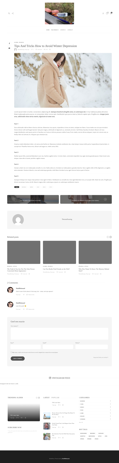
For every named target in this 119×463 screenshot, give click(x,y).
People (21, 42)
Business (96, 198)
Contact (70, 30)
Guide (16, 42)
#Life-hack (101, 433)
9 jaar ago (54, 416)
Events (63, 30)
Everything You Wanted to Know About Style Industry (85, 200)
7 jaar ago (12, 417)
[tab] (46, 398)
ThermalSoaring (21, 49)
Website (77, 343)
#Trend (82, 438)
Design (95, 407)
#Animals (24, 187)
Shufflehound (20, 288)
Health (95, 416)
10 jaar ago (27, 49)
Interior (95, 419)
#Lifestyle (82, 436)
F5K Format (54, 30)
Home (48, 30)
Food (95, 410)
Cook (95, 404)
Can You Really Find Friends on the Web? (30, 200)
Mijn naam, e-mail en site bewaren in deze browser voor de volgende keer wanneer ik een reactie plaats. (35, 352)
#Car (38, 187)
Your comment (14, 326)
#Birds (31, 187)
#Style (99, 436)
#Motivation (92, 436)
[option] (24, 257)
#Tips (50, 187)
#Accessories (83, 433)
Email (44, 343)
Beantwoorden (31, 294)
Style (15, 266)
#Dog (44, 187)
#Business (92, 433)
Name (12, 343)
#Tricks (96, 438)
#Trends (89, 438)
